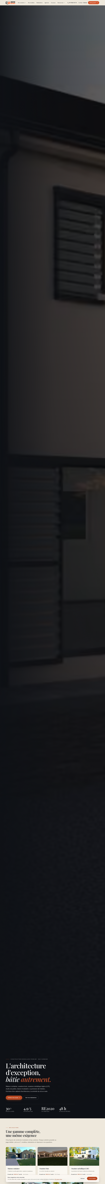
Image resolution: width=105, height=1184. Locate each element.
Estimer (85, 2)
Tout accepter (92, 1178)
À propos (53, 2)
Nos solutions (21, 2)
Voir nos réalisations (30, 1097)
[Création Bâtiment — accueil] (10, 2)
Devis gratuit (93, 2)
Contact (80, 2)
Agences (47, 2)
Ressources (60, 2)
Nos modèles (31, 2)
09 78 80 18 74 (73, 2)
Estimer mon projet (13, 1097)
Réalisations (40, 2)
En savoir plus (58, 1179)
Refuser (83, 1178)
